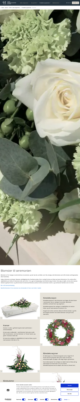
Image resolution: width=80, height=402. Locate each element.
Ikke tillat (70, 393)
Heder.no (69, 2)
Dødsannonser (56, 2)
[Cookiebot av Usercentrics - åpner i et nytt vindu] (8, 399)
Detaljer (66, 399)
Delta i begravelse (24, 2)
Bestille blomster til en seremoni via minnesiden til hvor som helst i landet (21, 288)
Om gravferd (34, 2)
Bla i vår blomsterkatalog (7, 285)
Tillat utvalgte (69, 389)
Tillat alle (70, 385)
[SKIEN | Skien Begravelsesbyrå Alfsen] (9, 3)
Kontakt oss (75, 3)
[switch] (36, 399)
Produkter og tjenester (45, 2)
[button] (20, 306)
